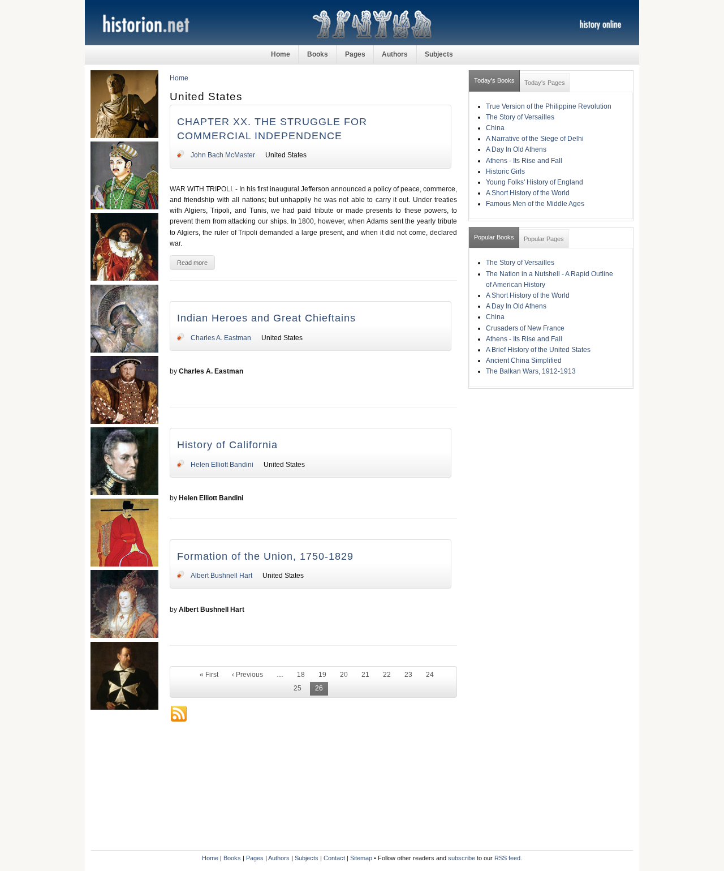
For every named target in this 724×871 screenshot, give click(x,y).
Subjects (439, 54)
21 (365, 675)
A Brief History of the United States (538, 350)
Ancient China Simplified (524, 360)
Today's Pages (544, 82)
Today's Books (494, 80)
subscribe (461, 858)
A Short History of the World (528, 193)
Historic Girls (505, 171)
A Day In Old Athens (516, 149)
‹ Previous (247, 675)
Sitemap (361, 858)
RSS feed (507, 858)
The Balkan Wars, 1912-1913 (531, 371)
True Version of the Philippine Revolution (548, 106)
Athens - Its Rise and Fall (524, 161)
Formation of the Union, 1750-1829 (265, 556)
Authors (395, 54)
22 (387, 675)
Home (280, 54)
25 (297, 688)
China (495, 128)
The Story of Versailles (520, 117)
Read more (192, 262)
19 (322, 675)
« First (209, 675)
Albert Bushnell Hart (221, 576)
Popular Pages (544, 238)
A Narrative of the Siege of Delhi (535, 139)
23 (408, 675)
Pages (355, 54)
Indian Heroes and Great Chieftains (266, 318)
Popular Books (494, 237)
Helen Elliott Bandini (222, 465)
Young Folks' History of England (534, 182)
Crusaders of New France (525, 328)
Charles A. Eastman (221, 338)
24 (430, 675)
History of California (227, 444)
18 (301, 675)
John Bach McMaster (223, 155)
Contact (334, 858)
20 (344, 675)
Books (317, 54)
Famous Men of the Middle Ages (535, 204)
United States (286, 155)
